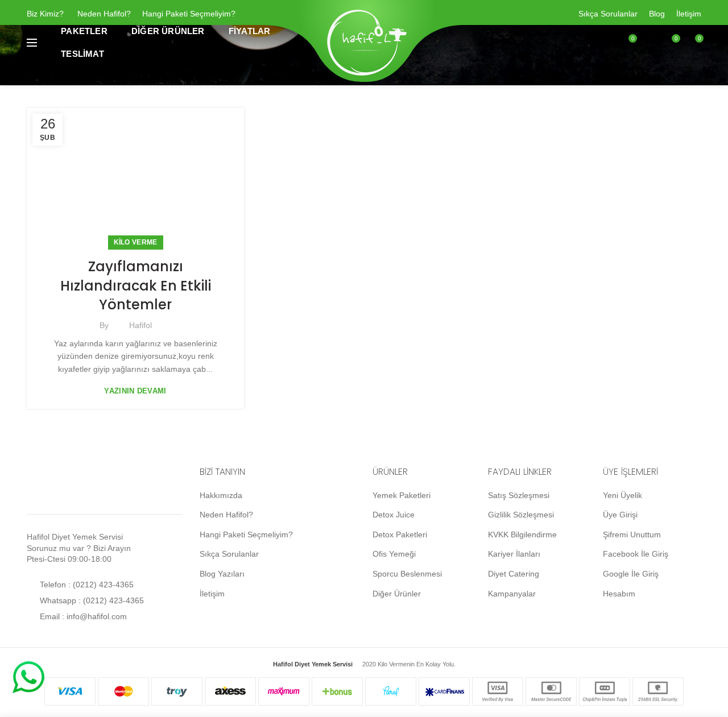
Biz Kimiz (43, 13)
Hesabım (619, 593)
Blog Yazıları (222, 573)
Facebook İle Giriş (635, 553)
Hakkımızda (221, 495)
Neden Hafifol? (104, 13)
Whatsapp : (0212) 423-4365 (91, 600)
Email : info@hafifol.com (82, 616)
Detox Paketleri (400, 534)
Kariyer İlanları (514, 553)
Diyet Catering (513, 573)
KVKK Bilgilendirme (522, 534)
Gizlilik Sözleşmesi (521, 514)
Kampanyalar (512, 593)
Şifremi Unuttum (632, 534)
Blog (657, 13)
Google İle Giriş (631, 573)
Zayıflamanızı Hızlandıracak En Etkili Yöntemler (135, 285)
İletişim (688, 13)
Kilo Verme (136, 242)
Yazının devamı (135, 391)
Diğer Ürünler (397, 593)
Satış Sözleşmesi (518, 495)
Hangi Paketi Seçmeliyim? (188, 13)
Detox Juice (394, 514)
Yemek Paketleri (402, 495)
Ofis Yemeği (394, 553)
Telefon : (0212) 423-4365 (86, 584)
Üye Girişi (620, 514)
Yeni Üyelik (622, 495)
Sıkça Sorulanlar (608, 13)
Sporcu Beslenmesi (407, 573)
